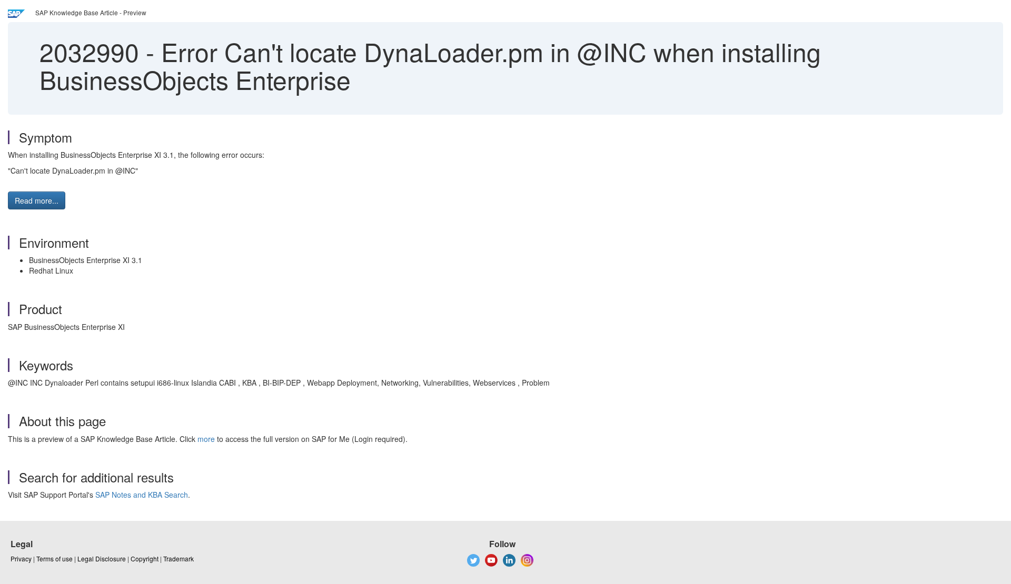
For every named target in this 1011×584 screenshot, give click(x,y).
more (206, 439)
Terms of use (54, 558)
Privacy (21, 558)
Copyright (144, 558)
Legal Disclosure (101, 558)
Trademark (178, 558)
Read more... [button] (36, 200)
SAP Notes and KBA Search (141, 494)
